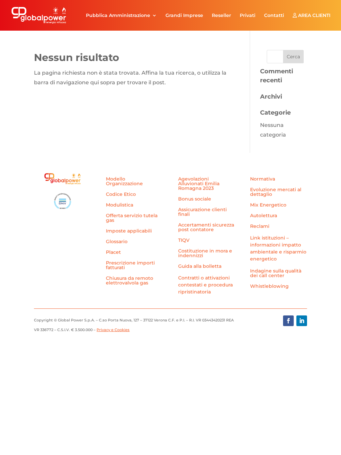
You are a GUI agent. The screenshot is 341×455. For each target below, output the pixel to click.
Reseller (221, 15)
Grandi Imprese (184, 15)
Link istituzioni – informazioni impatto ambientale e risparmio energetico (278, 248)
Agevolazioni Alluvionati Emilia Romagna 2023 (198, 184)
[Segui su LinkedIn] (301, 320)
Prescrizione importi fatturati (130, 265)
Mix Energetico (268, 205)
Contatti (274, 15)
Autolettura (263, 216)
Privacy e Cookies (113, 329)
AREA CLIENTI (313, 15)
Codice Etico (121, 194)
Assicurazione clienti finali (202, 212)
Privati (247, 15)
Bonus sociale (194, 199)
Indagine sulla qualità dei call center (275, 273)
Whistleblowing (269, 286)
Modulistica (119, 205)
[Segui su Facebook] (288, 320)
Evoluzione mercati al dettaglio (275, 192)
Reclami (259, 226)
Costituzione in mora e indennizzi (205, 253)
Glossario (117, 241)
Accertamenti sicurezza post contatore (206, 227)
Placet (113, 252)
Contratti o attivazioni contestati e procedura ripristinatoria (205, 285)
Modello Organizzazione (124, 182)
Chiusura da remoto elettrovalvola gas (129, 281)
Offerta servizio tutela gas (132, 218)
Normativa (262, 179)
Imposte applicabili (129, 231)
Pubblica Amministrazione (118, 15)
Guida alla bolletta (199, 266)
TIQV (183, 240)
